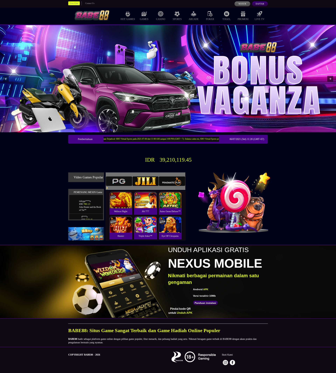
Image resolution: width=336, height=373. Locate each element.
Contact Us (89, 3)
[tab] (119, 181)
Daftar (260, 4)
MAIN (121, 203)
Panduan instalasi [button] (205, 303)
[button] (6, 79)
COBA (120, 195)
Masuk (242, 4)
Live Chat (74, 3)
